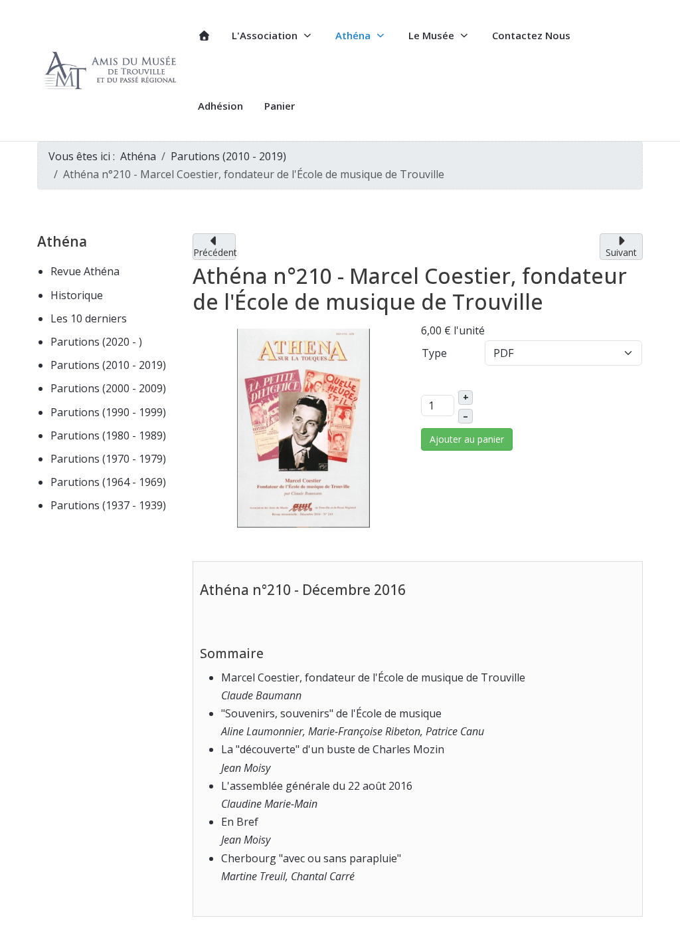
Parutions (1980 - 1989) (108, 435)
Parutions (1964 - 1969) (108, 482)
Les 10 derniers (88, 318)
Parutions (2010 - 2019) (108, 365)
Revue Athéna (85, 271)
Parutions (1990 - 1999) (108, 412)
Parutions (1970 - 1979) (108, 458)
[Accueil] (204, 35)
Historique (76, 295)
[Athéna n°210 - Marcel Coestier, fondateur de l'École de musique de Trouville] (303, 427)
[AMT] (112, 70)
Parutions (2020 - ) (96, 341)
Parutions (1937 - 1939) (108, 505)
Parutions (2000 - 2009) (108, 388)
